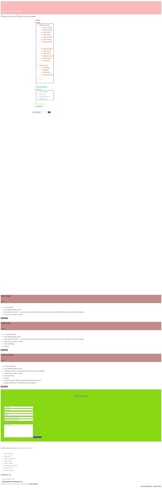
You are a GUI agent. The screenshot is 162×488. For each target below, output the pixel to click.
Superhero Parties (48, 56)
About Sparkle (44, 92)
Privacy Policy (157, 486)
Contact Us (39, 106)
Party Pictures (40, 104)
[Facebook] (4, 2)
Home (38, 20)
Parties (38, 22)
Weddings (46, 70)
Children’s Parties (45, 25)
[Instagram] (4, 7)
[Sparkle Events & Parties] (17, 18)
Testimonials (43, 99)
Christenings (46, 72)
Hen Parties (46, 67)
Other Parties (44, 65)
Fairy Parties (46, 32)
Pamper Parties (47, 41)
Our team (42, 94)
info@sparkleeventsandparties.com (12, 11)
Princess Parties (47, 48)
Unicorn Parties (47, 27)
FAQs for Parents (45, 96)
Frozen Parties (47, 39)
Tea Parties (46, 60)
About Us (39, 89)
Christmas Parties (48, 74)
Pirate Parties (47, 34)
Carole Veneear (33, 484)
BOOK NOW (4, 318)
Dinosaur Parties (48, 37)
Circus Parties (47, 51)
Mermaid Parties (48, 30)
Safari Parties (47, 53)
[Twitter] (4, 5)
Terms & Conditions (146, 486)
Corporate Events (41, 87)
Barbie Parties (47, 58)
